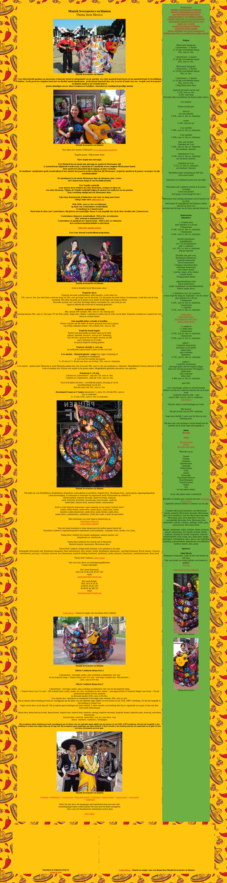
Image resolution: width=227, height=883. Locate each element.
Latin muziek (133, 797)
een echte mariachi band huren (186, 14)
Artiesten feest (67, 797)
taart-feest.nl (186, 399)
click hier (186, 433)
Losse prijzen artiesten (89, 524)
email (186, 437)
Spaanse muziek (107, 797)
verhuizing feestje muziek (186, 28)
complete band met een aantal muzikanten (186, 19)
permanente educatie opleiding (186, 570)
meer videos (89, 814)
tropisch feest (56, 872)
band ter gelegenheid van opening (186, 12)
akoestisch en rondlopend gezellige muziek (190, 33)
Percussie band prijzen (186, 443)
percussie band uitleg (186, 447)
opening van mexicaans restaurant (186, 10)
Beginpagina (186, 7)
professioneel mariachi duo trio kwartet (186, 21)
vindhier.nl (90, 799)
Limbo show (186, 314)
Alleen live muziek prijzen (89, 228)
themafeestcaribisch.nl (89, 521)
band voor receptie (186, 24)
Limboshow (95, 797)
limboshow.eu (98, 199)
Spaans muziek (121, 797)
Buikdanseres (55, 797)
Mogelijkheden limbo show (186, 319)
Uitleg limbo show (186, 317)
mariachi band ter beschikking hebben (186, 17)
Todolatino (44, 797)
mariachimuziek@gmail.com (89, 577)
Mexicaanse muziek (82, 797)
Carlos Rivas (68, 613)
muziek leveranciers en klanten (186, 26)
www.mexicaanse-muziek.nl (105, 150)
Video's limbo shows (186, 322)
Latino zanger (99, 558)
